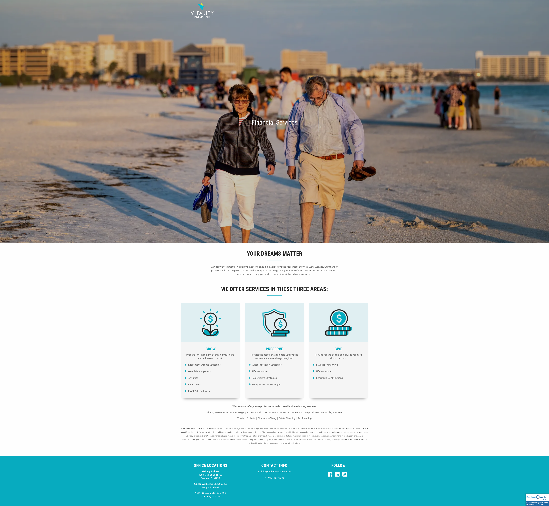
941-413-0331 (276, 477)
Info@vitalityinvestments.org (276, 471)
